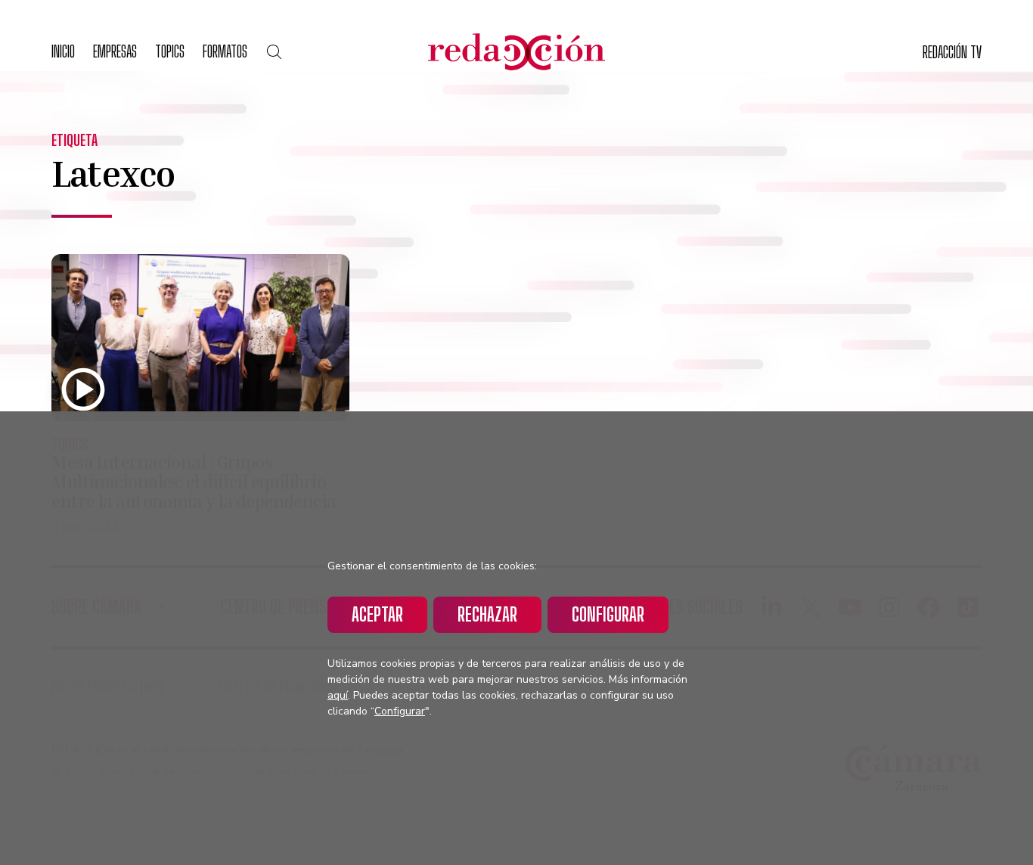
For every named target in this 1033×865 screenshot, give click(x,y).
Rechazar (487, 614)
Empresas (115, 51)
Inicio (63, 51)
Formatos (225, 51)
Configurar (608, 614)
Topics (170, 51)
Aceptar (377, 614)
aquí (337, 695)
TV (952, 52)
